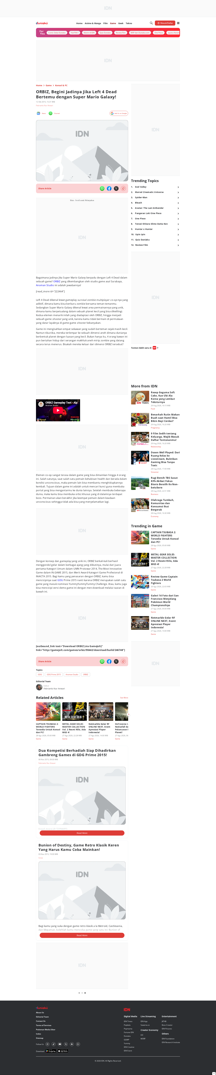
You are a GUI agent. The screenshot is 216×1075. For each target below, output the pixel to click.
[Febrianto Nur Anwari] (39, 687)
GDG (60, 580)
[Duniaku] (42, 23)
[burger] (178, 23)
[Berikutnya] (128, 714)
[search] (151, 23)
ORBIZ (56, 281)
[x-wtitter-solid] (116, 188)
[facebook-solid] (109, 188)
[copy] (123, 188)
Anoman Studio (45, 285)
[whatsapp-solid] (102, 188)
